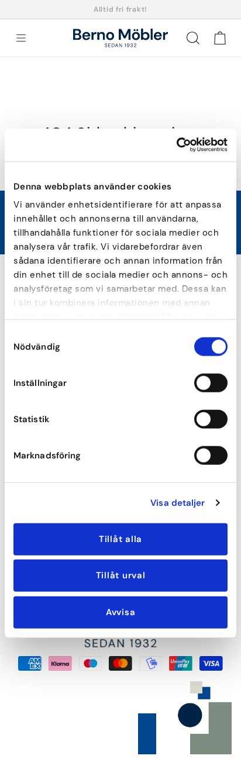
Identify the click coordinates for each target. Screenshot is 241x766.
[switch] (211, 382)
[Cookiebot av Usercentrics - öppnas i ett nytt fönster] (176, 145)
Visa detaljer (177, 503)
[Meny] (21, 38)
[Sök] (193, 38)
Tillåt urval (121, 575)
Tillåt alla (120, 538)
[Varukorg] (220, 38)
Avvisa (121, 611)
